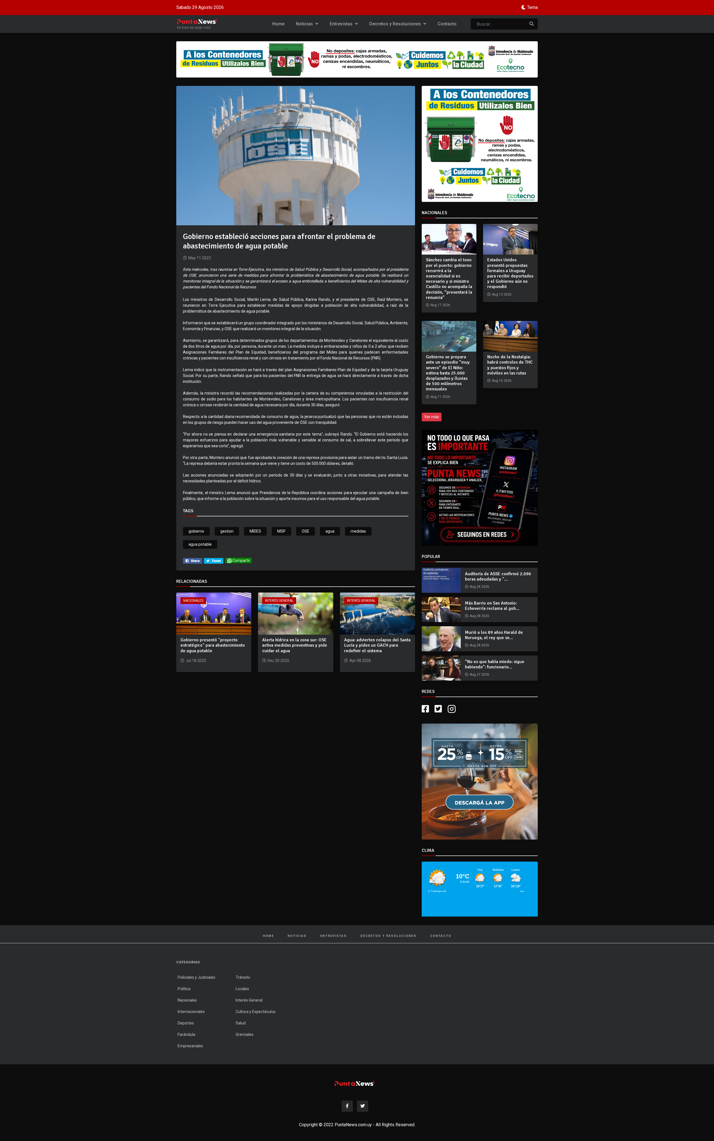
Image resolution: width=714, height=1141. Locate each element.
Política (184, 989)
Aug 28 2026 (479, 587)
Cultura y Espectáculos (256, 1011)
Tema (532, 7)
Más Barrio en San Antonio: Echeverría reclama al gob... (492, 605)
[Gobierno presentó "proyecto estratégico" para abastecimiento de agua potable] (213, 613)
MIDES (255, 531)
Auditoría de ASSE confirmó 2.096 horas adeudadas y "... (498, 576)
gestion (226, 531)
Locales (242, 989)
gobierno (196, 531)
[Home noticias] (355, 1083)
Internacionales (191, 1011)
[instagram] (452, 709)
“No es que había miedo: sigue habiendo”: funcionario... (494, 664)
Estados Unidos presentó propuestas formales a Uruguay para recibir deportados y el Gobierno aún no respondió (510, 273)
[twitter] (214, 560)
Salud (241, 1023)
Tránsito (243, 977)
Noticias (305, 23)
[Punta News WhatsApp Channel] (480, 488)
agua (329, 531)
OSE (305, 531)
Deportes (186, 1023)
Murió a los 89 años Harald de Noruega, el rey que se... (494, 635)
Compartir (241, 560)
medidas (358, 531)
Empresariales (190, 1046)
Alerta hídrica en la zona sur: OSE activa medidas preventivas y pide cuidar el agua (294, 645)
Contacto (447, 23)
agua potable (200, 544)
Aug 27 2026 (479, 674)
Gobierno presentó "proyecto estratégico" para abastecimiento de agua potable (212, 645)
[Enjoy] (480, 781)
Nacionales (193, 601)
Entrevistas (342, 23)
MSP (281, 531)
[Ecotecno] (357, 59)
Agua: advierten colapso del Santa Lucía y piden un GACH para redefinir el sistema (377, 645)
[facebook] (192, 560)
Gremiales (245, 1034)
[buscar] (532, 24)
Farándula (186, 1034)
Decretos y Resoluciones (395, 23)
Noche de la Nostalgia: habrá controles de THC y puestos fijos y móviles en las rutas (510, 365)
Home (278, 23)
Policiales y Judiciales (196, 977)
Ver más (431, 417)
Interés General (279, 601)
